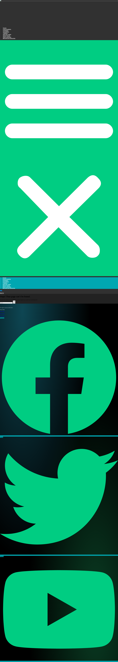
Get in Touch (6, 35)
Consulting (6, 32)
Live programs (7, 29)
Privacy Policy (2, 311)
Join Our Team (7, 34)
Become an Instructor (9, 38)
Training (5, 33)
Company (5, 30)
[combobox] (6, 303)
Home (4, 28)
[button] (59, 158)
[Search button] (14, 302)
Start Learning (7, 37)
